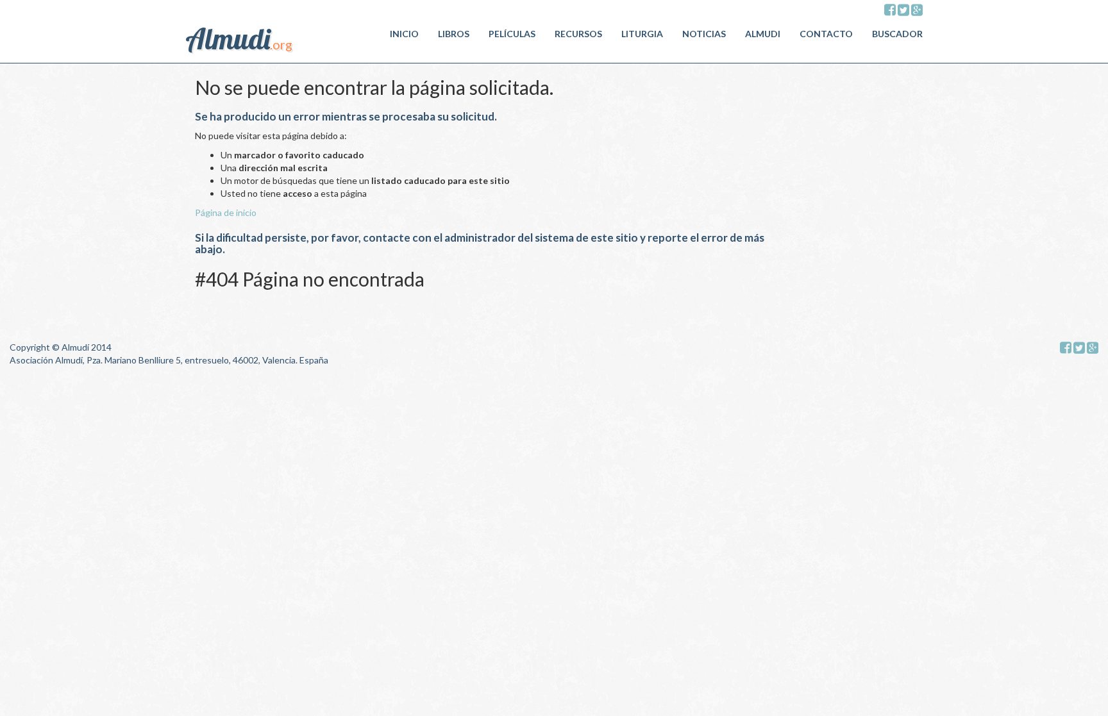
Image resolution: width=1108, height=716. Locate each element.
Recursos (578, 33)
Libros (453, 33)
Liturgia (642, 33)
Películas (512, 33)
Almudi (762, 33)
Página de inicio (225, 212)
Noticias (704, 33)
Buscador (897, 33)
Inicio (404, 33)
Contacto (826, 33)
